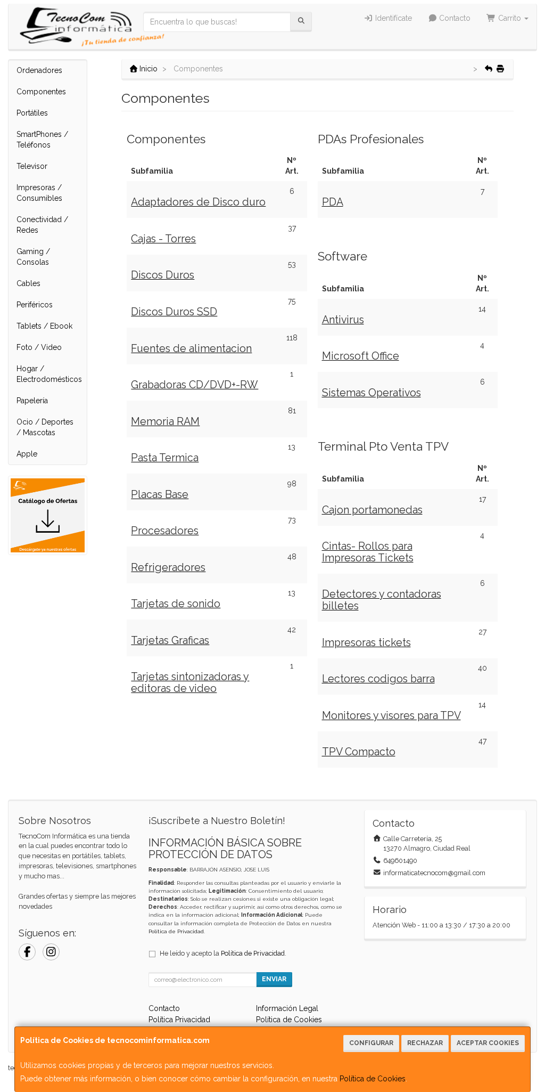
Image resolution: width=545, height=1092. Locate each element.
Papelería (32, 400)
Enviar (274, 979)
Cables (28, 283)
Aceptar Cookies (488, 1043)
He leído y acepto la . (223, 953)
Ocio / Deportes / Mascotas (44, 427)
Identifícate (392, 18)
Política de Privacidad (176, 931)
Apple (26, 454)
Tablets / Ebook (44, 326)
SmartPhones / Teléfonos (42, 139)
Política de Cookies (373, 1078)
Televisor (31, 166)
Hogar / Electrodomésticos (49, 374)
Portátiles (32, 113)
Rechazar (425, 1043)
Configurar (371, 1043)
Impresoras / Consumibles (39, 192)
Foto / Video (39, 347)
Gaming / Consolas (33, 256)
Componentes (41, 91)
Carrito (509, 18)
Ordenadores (39, 70)
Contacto (453, 18)
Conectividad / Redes (42, 224)
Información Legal (287, 1008)
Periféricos (34, 304)
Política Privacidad (179, 1019)
